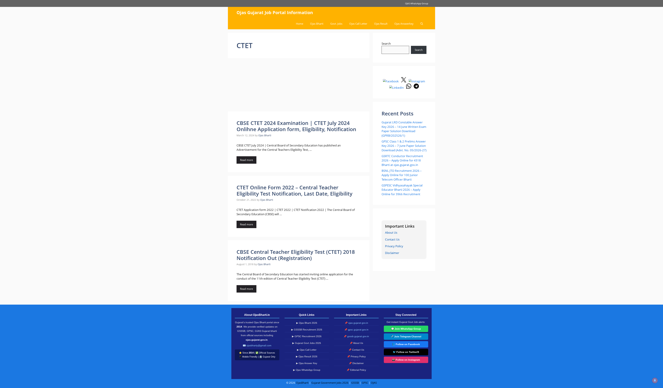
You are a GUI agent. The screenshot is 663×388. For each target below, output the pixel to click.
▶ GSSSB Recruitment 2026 (306, 329)
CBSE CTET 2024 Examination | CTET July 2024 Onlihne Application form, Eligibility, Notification (296, 126)
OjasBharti (302, 382)
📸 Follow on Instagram (406, 359)
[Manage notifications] (655, 380)
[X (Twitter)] (404, 81)
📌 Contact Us (356, 349)
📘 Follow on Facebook (406, 344)
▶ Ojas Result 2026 (306, 356)
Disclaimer (392, 253)
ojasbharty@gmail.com (258, 345)
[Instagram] (417, 81)
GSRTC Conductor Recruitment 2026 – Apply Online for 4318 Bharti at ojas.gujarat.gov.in (402, 160)
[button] (421, 23)
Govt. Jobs (336, 23)
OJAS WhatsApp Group (416, 3)
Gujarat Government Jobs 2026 (329, 382)
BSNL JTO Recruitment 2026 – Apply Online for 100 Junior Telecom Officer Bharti (402, 175)
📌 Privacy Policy (356, 356)
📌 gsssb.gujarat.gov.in (356, 336)
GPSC (365, 382)
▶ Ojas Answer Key (306, 363)
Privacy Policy (394, 246)
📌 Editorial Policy (356, 370)
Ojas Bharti (316, 23)
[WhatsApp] (409, 88)
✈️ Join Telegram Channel (406, 336)
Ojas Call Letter (358, 23)
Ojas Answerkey (404, 23)
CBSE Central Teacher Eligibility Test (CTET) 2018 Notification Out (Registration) (296, 255)
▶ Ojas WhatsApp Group (306, 370)
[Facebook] (391, 81)
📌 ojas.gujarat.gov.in (356, 322)
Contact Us (392, 239)
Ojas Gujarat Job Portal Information (275, 12)
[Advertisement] (298, 86)
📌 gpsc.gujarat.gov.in (356, 329)
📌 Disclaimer (356, 363)
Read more (246, 160)
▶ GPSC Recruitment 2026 (306, 336)
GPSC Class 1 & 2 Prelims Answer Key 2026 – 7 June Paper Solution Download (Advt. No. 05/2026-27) (404, 145)
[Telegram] (416, 88)
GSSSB (355, 382)
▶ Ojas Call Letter (306, 349)
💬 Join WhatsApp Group (406, 328)
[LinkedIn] (396, 88)
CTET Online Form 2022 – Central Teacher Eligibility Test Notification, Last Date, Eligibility (294, 190)
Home (299, 23)
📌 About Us (356, 343)
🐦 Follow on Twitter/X (406, 352)
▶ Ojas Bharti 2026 (306, 322)
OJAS (374, 382)
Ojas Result (380, 23)
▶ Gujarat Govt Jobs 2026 (306, 343)
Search (386, 43)
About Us (391, 232)
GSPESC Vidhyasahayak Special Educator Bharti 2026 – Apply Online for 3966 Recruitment (402, 189)
